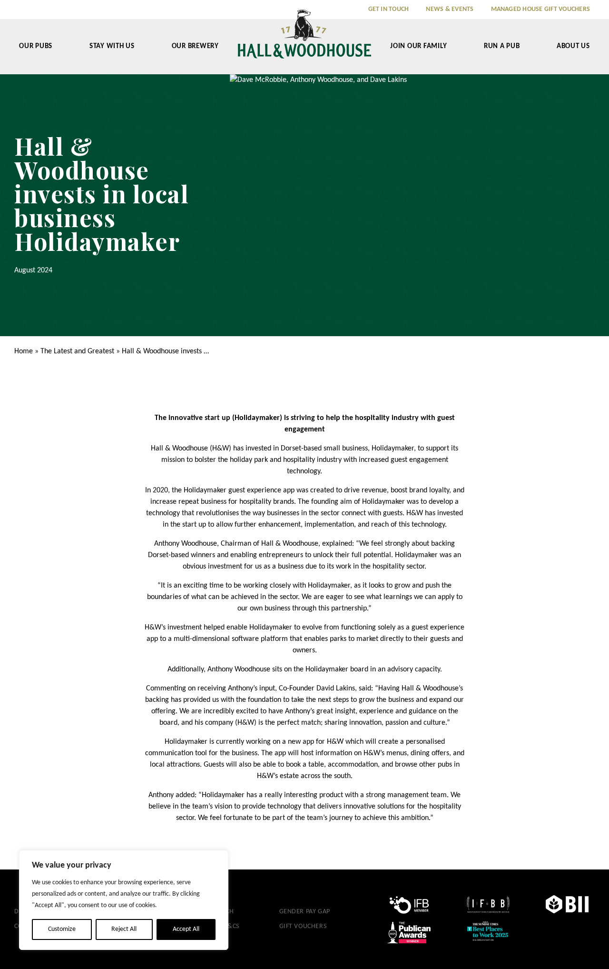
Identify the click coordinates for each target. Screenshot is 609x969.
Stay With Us (112, 46)
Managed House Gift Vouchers (540, 9)
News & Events (449, 9)
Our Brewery (195, 46)
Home (23, 351)
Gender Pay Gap (304, 911)
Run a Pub (502, 46)
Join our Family (418, 46)
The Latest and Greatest (77, 351)
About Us (573, 46)
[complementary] (123, 900)
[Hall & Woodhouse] (304, 41)
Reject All (124, 929)
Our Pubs (35, 46)
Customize (62, 929)
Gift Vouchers (303, 926)
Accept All (186, 929)
